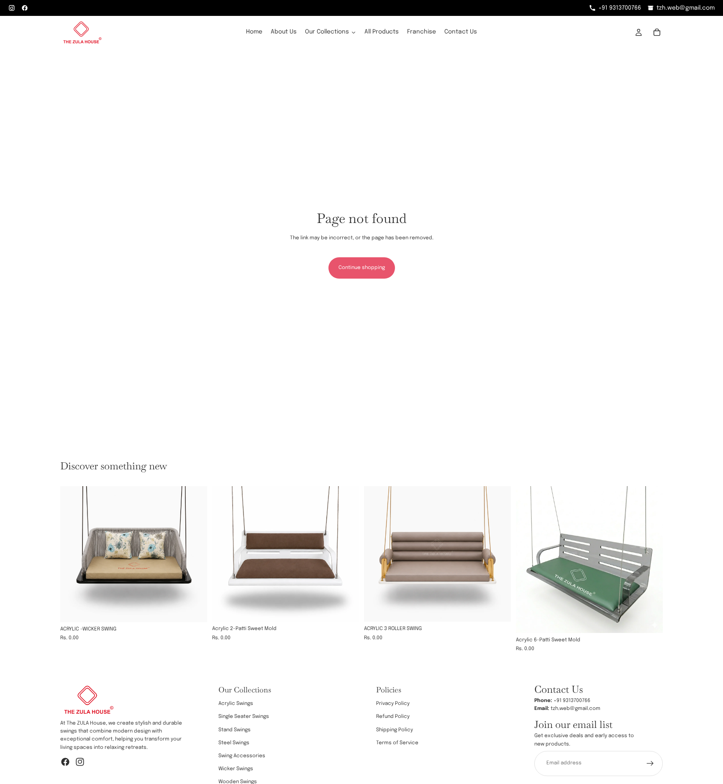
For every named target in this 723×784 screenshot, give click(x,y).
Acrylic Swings (235, 704)
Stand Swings (234, 730)
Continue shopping (361, 267)
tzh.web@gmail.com (685, 8)
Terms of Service (397, 743)
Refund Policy (393, 717)
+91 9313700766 (619, 8)
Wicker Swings (235, 768)
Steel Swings (233, 743)
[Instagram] (80, 762)
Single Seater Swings (243, 717)
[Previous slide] (72, 554)
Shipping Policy (394, 730)
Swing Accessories (241, 755)
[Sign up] (650, 763)
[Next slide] (194, 554)
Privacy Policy (393, 704)
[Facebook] (65, 762)
